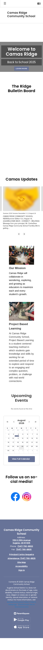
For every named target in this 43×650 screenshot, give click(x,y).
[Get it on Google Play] (21, 619)
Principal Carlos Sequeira (21, 554)
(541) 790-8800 (25, 546)
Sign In (21, 570)
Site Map (21, 562)
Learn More (21, 68)
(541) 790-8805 (24, 549)
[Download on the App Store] (21, 627)
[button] (39, 3)
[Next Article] (24, 234)
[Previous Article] (19, 234)
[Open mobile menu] (5, 3)
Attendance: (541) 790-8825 (21, 558)
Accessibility (21, 566)
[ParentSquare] (21, 613)
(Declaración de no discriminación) (25, 605)
